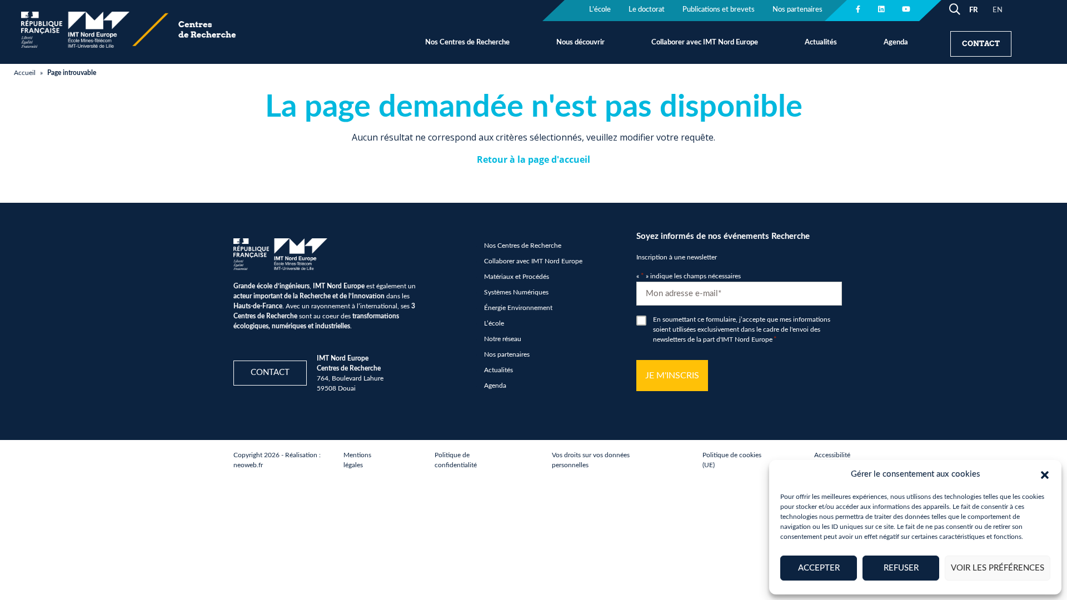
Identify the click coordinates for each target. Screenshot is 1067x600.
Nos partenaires (797, 9)
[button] (1044, 474)
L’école (600, 9)
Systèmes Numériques (516, 292)
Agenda (896, 42)
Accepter (819, 568)
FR (973, 10)
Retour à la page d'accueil (533, 159)
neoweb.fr (248, 465)
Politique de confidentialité (456, 460)
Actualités (821, 42)
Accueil (25, 72)
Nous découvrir (580, 42)
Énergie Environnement (518, 307)
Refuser (901, 568)
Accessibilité (832, 455)
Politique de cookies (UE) (731, 460)
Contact (981, 43)
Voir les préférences (997, 568)
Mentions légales (357, 460)
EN (998, 10)
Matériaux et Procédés (516, 276)
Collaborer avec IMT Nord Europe (704, 42)
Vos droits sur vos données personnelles (591, 460)
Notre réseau (502, 339)
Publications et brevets (718, 9)
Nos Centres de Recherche (467, 42)
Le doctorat (647, 9)
